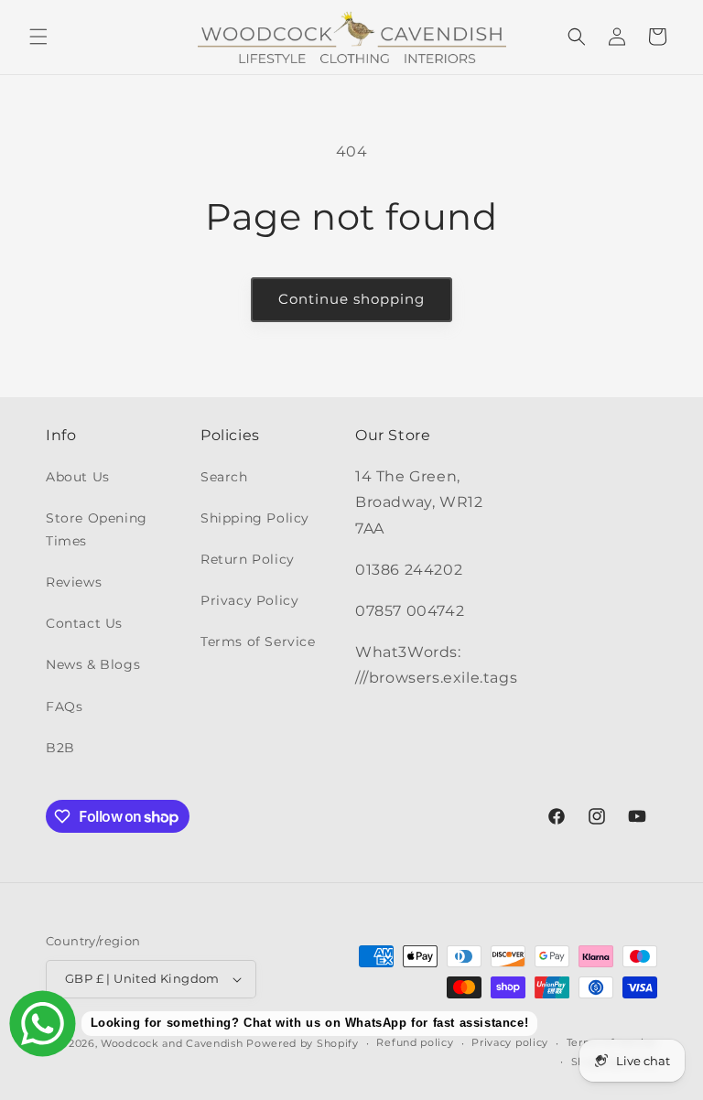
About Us (78, 477)
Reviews (74, 582)
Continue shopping (351, 298)
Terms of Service (258, 641)
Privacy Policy (249, 600)
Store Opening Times (96, 529)
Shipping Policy (254, 518)
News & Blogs (93, 664)
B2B (60, 747)
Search (224, 477)
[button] (38, 36)
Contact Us (84, 623)
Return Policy (247, 559)
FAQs (64, 706)
